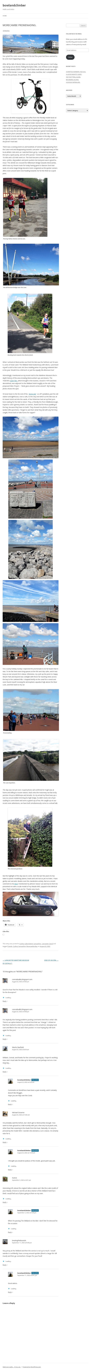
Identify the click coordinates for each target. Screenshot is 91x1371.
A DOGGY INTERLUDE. (73, 82)
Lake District (29, 944)
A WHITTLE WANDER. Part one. (76, 72)
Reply (4, 1001)
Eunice (14, 1178)
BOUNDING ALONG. (72, 80)
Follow (70, 57)
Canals (10, 946)
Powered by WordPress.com (32, 1367)
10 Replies (6, 31)
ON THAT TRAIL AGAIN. (73, 77)
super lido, (14, 381)
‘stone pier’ (32, 394)
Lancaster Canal (47, 944)
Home (5, 16)
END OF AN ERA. (51, 960)
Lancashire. (37, 944)
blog (16, 884)
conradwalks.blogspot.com (22, 979)
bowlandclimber (14, 5)
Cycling (21, 944)
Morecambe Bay (31, 946)
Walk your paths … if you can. (12, 1367)
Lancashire (22, 946)
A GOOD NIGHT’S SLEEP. (74, 74)
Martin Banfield (18, 1047)
